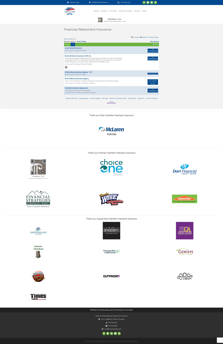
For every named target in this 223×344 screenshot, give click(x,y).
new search (154, 41)
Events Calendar (95, 98)
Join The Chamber (151, 98)
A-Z (73, 44)
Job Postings (132, 98)
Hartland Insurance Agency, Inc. (77, 88)
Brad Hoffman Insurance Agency (77, 78)
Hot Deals (136, 37)
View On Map (81, 41)
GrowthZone (134, 341)
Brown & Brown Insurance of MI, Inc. (78, 56)
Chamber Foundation (125, 11)
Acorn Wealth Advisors (73, 48)
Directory (137, 11)
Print (156, 44)
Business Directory (72, 98)
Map (153, 49)
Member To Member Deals (150, 37)
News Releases (84, 98)
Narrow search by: (70, 39)
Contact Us (140, 98)
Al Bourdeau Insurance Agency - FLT (78, 72)
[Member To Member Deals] (66, 67)
